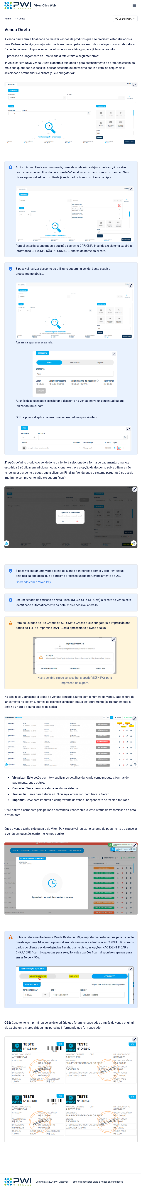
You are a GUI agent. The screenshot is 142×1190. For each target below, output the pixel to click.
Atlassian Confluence (112, 1181)
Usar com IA (125, 18)
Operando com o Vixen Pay (33, 582)
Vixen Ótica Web (45, 5)
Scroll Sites (92, 1181)
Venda (22, 18)
